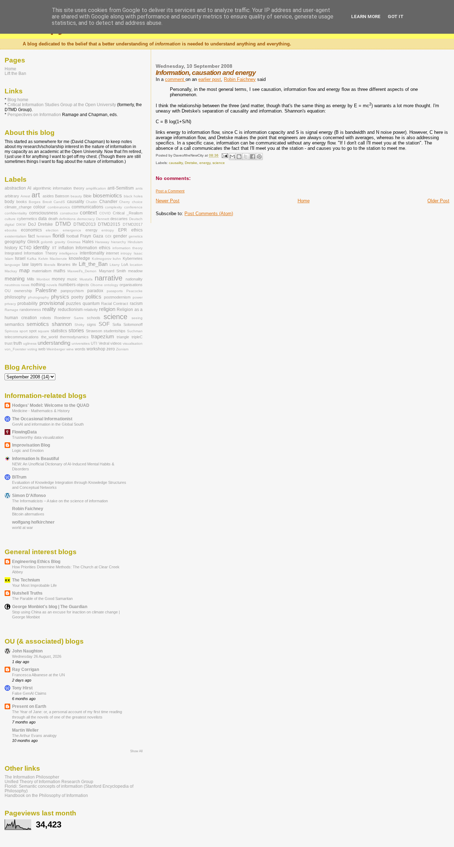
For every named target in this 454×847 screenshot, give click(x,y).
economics (31, 230)
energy (204, 163)
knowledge (79, 258)
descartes (119, 219)
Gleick (33, 241)
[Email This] (232, 156)
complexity (113, 207)
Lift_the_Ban (93, 264)
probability (27, 303)
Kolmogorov (101, 259)
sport (24, 331)
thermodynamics (74, 337)
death (53, 219)
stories (76, 330)
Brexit (47, 202)
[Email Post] (224, 156)
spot (33, 331)
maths (59, 270)
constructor (69, 213)
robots (45, 318)
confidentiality (16, 213)
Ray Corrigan (25, 669)
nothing (38, 284)
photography (38, 297)
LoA (124, 264)
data (42, 218)
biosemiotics (107, 195)
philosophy (15, 297)
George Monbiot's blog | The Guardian (49, 606)
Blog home (17, 99)
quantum (91, 303)
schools (93, 318)
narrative (108, 278)
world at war (22, 527)
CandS (59, 202)
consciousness (43, 213)
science (218, 163)
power (138, 297)
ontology (111, 285)
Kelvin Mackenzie (52, 259)
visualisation (133, 343)
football (72, 236)
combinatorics (59, 207)
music (72, 279)
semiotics (38, 324)
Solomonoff (133, 324)
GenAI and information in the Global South (48, 424)
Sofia (116, 324)
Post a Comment (170, 191)
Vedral (104, 343)
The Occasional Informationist (42, 418)
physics (60, 297)
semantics (14, 324)
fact (31, 236)
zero (110, 348)
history (11, 247)
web (41, 349)
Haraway (102, 242)
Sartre (79, 318)
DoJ (32, 224)
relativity (91, 309)
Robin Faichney (240, 79)
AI (29, 188)
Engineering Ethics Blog (36, 561)
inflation (66, 247)
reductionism (70, 309)
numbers (67, 284)
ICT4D (25, 247)
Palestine (46, 290)
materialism (41, 271)
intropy (126, 253)
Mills (30, 279)
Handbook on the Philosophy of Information (46, 795)
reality (49, 309)
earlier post (209, 79)
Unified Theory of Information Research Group (49, 781)
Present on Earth (29, 706)
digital (9, 224)
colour (39, 206)
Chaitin (91, 202)
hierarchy (118, 242)
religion (107, 309)
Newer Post (167, 200)
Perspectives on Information (34, 114)
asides (48, 196)
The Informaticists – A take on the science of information (60, 501)
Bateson (62, 196)
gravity (60, 242)
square (43, 331)
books (21, 202)
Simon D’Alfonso (29, 495)
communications (87, 206)
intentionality (92, 253)
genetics (136, 236)
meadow (135, 271)
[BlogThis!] (239, 156)
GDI (108, 236)
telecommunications (22, 337)
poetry (77, 297)
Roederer (62, 318)
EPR (122, 230)
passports (115, 291)
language (12, 265)
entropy (107, 230)
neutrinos (12, 285)
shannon (62, 324)
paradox (95, 290)
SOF (104, 324)
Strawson (94, 331)
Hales (88, 241)
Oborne (96, 285)
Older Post (438, 200)
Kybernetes (133, 258)
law (25, 264)
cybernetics (27, 219)
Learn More (366, 16)
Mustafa (86, 279)
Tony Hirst (22, 687)
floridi (58, 236)
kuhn (117, 259)
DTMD (63, 224)
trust (8, 343)
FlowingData (24, 432)
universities (81, 343)
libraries (64, 264)
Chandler (108, 201)
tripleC (137, 337)
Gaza (98, 236)
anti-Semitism (120, 188)
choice (137, 202)
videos (116, 343)
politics (93, 297)
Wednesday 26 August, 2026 (36, 656)
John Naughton (27, 651)
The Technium (26, 580)
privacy (10, 304)
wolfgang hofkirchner (33, 522)
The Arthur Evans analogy (34, 735)
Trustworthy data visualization (37, 437)
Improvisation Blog (31, 445)
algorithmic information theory (58, 188)
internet (112, 253)
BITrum (19, 477)
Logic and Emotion (28, 450)
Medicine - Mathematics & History (41, 411)
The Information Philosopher (32, 777)
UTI (94, 343)
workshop (96, 348)
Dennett (102, 219)
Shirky (79, 325)
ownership (23, 291)
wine (70, 349)
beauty (76, 196)
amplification (96, 188)
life (74, 264)
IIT (54, 248)
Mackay (11, 271)
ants (139, 188)
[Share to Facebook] (252, 156)
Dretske (191, 163)
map (24, 270)
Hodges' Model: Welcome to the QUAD (50, 405)
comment (175, 79)
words (80, 349)
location (136, 265)
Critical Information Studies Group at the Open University (61, 104)
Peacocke (134, 291)
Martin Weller (25, 730)
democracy (86, 219)
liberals (49, 265)
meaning (14, 279)
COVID (105, 213)
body (9, 201)
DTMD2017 (133, 224)
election (52, 230)
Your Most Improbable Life (34, 585)
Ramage (11, 310)
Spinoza (11, 331)
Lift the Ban (15, 73)
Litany (115, 265)
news (25, 285)
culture (10, 219)
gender (120, 236)
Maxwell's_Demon (81, 271)
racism (136, 303)
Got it (396, 16)
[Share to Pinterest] (259, 156)
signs (91, 324)
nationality (134, 279)
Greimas (74, 242)
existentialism (15, 236)
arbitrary (12, 196)
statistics (59, 330)
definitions (67, 219)
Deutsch (136, 219)
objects (83, 285)
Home (304, 200)
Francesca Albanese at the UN (38, 675)
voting (32, 349)
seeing (137, 318)
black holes (133, 196)
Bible (87, 196)
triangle (123, 337)
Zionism (122, 349)
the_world (49, 337)
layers (36, 264)
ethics (137, 230)
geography (15, 241)
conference (133, 207)
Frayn (85, 236)
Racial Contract (114, 303)
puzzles (73, 303)
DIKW (21, 224)
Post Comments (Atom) (208, 213)
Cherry (124, 202)
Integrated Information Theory (31, 253)
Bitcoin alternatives (28, 514)
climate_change (18, 207)
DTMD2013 (84, 224)
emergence (72, 230)
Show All (136, 751)
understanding (54, 343)
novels (51, 285)
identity (41, 247)
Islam (9, 259)
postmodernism (117, 297)
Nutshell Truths (27, 593)
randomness (30, 309)
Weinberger (55, 349)
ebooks (11, 230)
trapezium (102, 336)
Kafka (32, 259)
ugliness (30, 343)
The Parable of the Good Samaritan (42, 598)
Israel (20, 258)
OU (8, 291)
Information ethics (93, 247)
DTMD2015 (109, 224)
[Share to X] (245, 156)
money (58, 279)
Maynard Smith (112, 271)
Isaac (138, 253)
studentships (115, 331)
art (36, 195)
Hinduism (135, 242)
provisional (51, 303)
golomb (47, 242)
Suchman (135, 331)
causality (176, 163)
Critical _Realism (128, 213)
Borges (34, 202)
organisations (131, 285)
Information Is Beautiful (35, 458)
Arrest (25, 196)
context (88, 212)
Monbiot (43, 279)
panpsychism (72, 291)
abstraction (15, 188)
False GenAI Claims (29, 693)
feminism (44, 236)
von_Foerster (15, 349)
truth (17, 343)
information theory (127, 248)
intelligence (68, 253)
